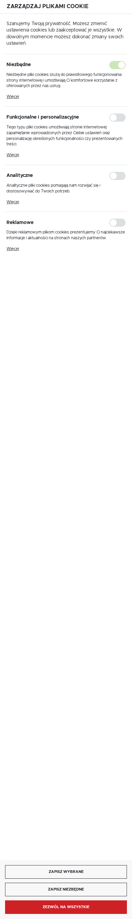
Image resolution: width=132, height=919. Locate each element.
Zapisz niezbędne (66, 889)
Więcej (12, 97)
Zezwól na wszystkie (66, 907)
